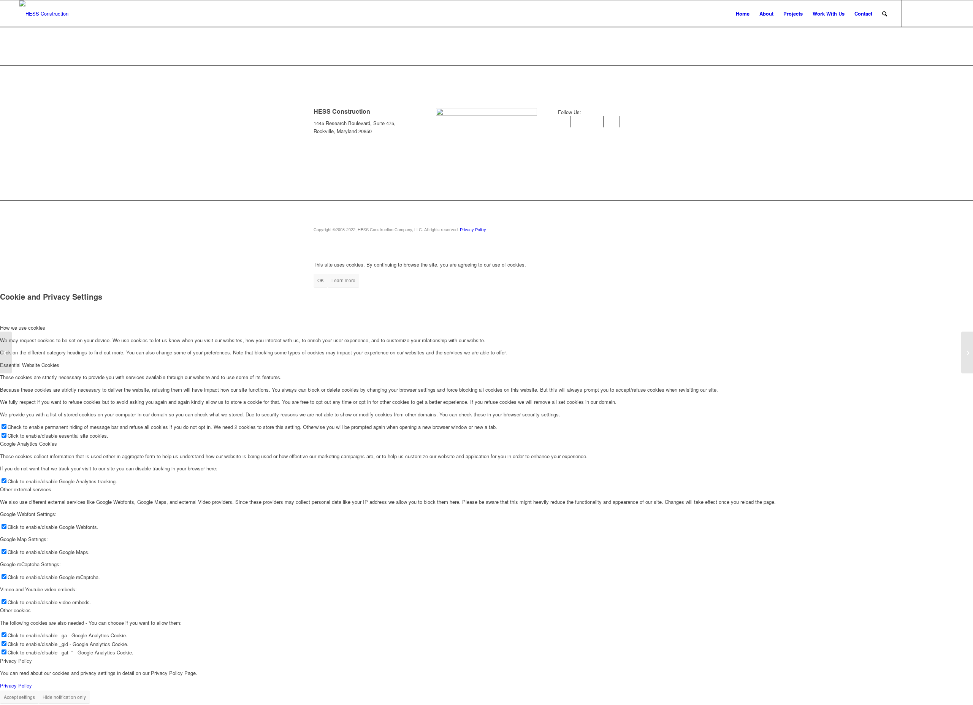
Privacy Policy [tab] (16, 660)
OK (320, 280)
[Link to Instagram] (913, 13)
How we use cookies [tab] (22, 327)
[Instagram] (564, 121)
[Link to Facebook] (936, 13)
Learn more (343, 280)
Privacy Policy (473, 229)
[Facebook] (597, 121)
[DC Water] (6, 352)
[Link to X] (948, 13)
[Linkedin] (581, 121)
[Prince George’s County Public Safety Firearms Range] (967, 352)
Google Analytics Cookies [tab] (28, 443)
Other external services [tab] (25, 489)
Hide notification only (64, 697)
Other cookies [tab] (15, 610)
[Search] (884, 13)
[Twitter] (614, 121)
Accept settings (19, 697)
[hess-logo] (43, 13)
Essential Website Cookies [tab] (29, 364)
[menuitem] (742, 13)
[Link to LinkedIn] (925, 13)
